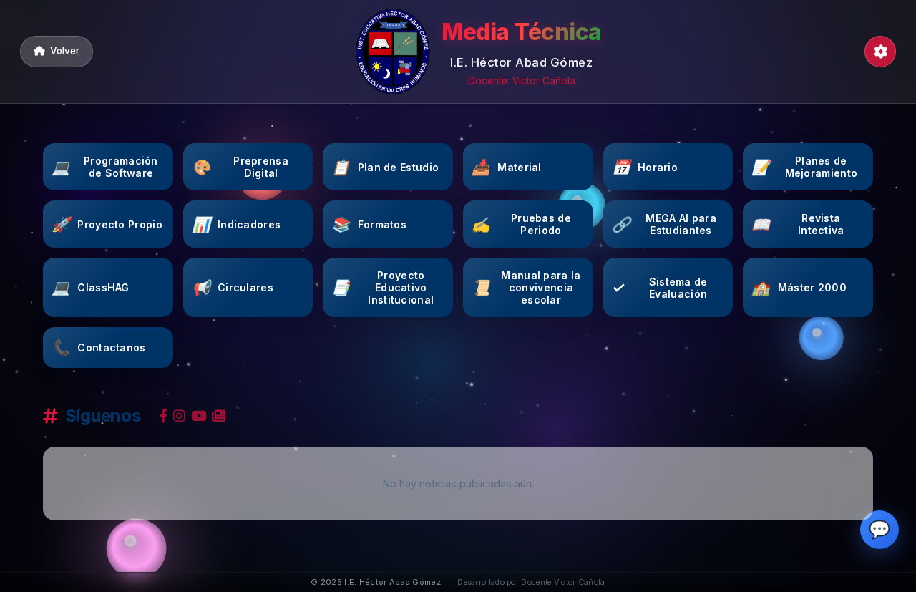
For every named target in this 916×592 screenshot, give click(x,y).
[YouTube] (199, 416)
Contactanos (99, 347)
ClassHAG (91, 287)
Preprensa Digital (240, 167)
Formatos (368, 224)
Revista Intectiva (797, 224)
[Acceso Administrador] (880, 51)
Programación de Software (105, 167)
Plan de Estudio (385, 167)
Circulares (232, 287)
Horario (645, 167)
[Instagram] (179, 416)
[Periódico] (218, 416)
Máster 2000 (799, 287)
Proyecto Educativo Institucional (382, 287)
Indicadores (236, 224)
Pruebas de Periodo (521, 224)
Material (507, 167)
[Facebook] (163, 416)
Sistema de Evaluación (660, 288)
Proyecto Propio (107, 224)
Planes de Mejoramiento (804, 167)
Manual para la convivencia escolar (526, 287)
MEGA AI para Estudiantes (664, 224)
